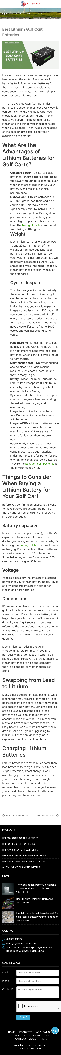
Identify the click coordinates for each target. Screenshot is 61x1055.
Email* (6, 972)
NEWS (39, 13)
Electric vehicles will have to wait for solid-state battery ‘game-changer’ (18, 815)
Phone (6, 980)
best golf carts (31, 225)
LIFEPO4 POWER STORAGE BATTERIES (23, 861)
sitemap (45, 1039)
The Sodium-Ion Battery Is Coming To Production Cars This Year (44, 815)
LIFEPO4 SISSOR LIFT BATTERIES (20, 849)
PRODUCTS (25, 1032)
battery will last (29, 545)
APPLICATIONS (44, 1032)
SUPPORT (34, 1035)
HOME (11, 1032)
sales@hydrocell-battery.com (22, 943)
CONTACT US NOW (25, 1039)
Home (9, 13)
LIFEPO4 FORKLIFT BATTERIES (19, 844)
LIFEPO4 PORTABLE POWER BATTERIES (24, 855)
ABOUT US (24, 13)
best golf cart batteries (39, 463)
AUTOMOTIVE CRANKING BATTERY (21, 867)
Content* (7, 989)
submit (23, 1017)
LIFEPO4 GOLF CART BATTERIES (20, 838)
